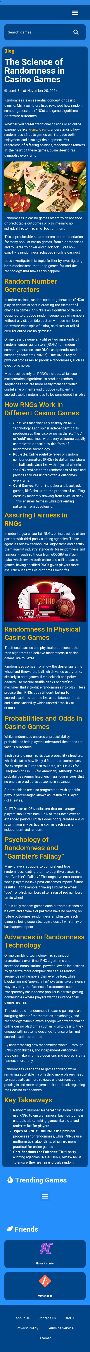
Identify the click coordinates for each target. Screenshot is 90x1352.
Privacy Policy (27, 1328)
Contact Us (47, 1318)
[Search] (77, 32)
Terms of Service (60, 1328)
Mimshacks (45, 1295)
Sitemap (45, 1338)
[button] (75, 12)
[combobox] (36, 32)
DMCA (69, 1318)
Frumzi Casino (38, 129)
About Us (23, 1318)
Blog (9, 51)
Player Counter (45, 1263)
